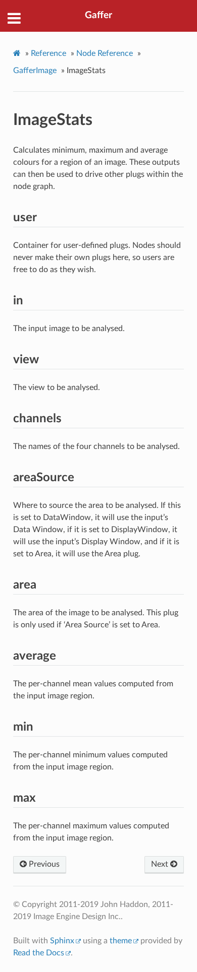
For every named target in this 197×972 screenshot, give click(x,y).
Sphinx (62, 941)
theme (121, 941)
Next (160, 864)
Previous (43, 864)
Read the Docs (38, 953)
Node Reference (104, 53)
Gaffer (98, 15)
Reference (48, 53)
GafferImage (35, 71)
